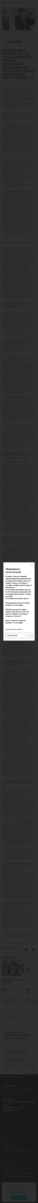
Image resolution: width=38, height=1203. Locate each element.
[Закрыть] (31, 565)
